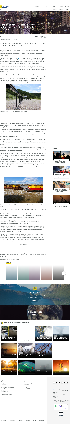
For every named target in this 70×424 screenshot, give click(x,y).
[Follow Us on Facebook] (53, 382)
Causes (10, 9)
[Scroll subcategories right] (64, 273)
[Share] (1, 36)
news (3, 9)
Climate (6, 9)
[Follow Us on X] (67, 382)
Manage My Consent (5, 388)
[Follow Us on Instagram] (56, 382)
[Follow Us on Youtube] (59, 382)
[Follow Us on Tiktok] (62, 382)
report (19, 58)
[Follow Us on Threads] (64, 382)
